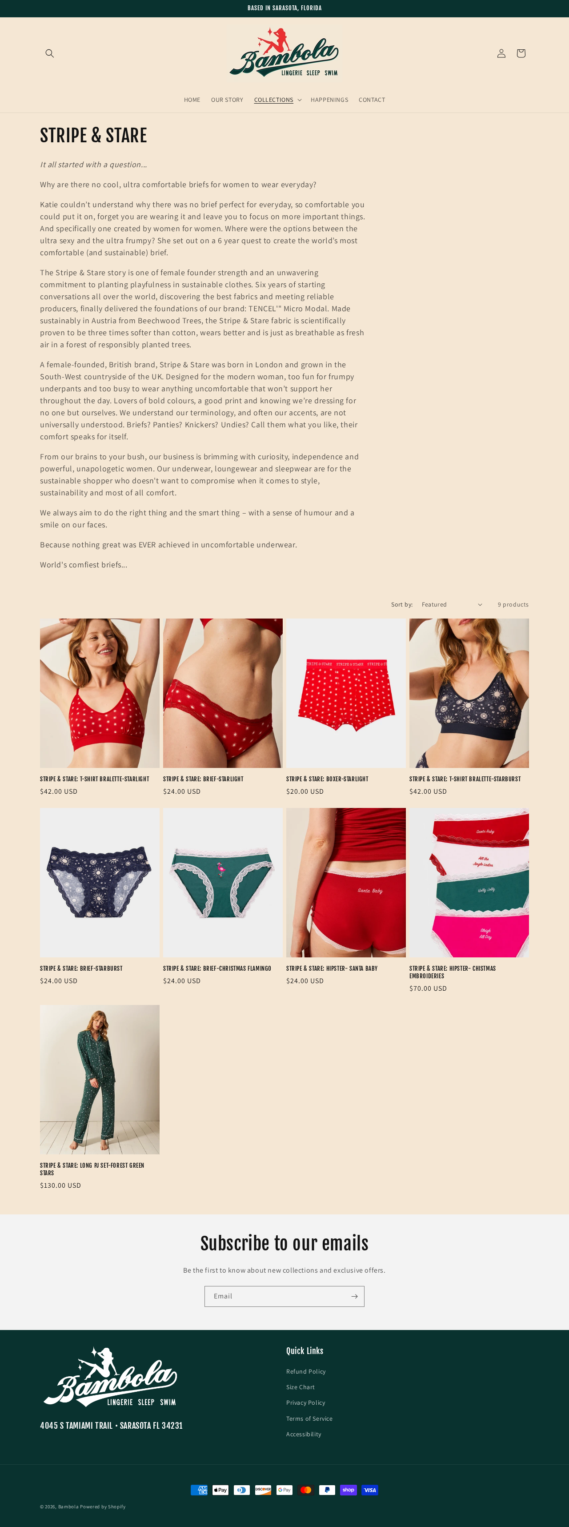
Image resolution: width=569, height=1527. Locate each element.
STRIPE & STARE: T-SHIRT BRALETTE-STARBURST (465, 779)
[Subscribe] (354, 1296)
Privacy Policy (305, 1402)
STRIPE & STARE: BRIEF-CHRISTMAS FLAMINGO (217, 968)
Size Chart (300, 1387)
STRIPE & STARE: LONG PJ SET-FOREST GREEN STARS (92, 1169)
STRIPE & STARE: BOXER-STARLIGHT (327, 779)
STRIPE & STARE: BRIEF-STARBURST (81, 968)
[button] (50, 53)
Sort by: (402, 604)
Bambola (68, 1506)
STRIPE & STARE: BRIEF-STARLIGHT (203, 779)
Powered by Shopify (103, 1506)
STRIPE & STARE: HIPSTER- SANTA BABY (332, 968)
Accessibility (303, 1434)
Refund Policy (306, 1371)
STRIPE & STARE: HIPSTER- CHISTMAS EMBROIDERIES (452, 972)
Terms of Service (309, 1418)
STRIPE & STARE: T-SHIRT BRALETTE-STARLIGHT (94, 779)
